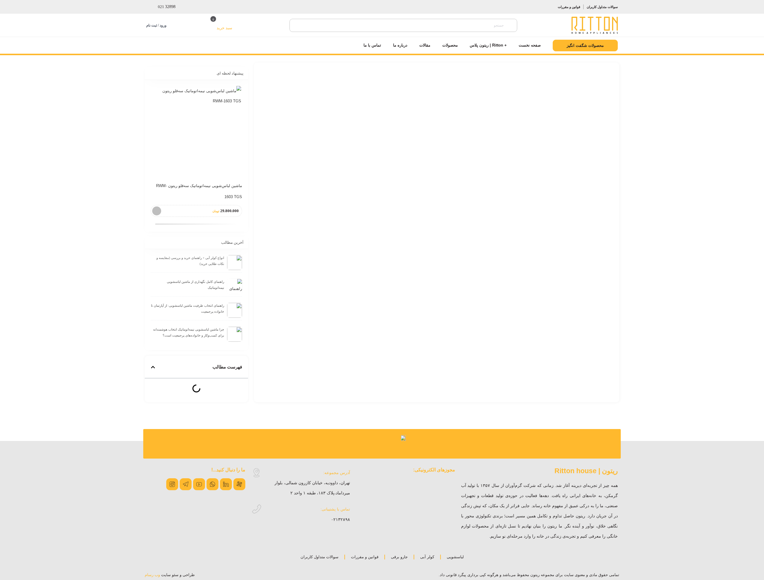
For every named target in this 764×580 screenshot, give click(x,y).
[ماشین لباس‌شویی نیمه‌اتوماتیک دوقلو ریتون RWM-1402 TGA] (196, 130)
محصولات (450, 45)
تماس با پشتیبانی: (335, 509)
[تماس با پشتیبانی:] (256, 509)
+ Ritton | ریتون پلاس (488, 45)
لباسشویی (455, 557)
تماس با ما (372, 45)
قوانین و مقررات (569, 7)
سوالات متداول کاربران (602, 7)
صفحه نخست (530, 45)
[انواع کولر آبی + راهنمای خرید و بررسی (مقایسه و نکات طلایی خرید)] (234, 262)
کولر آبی (427, 557)
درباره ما (400, 45)
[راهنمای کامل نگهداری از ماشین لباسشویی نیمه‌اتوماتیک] (234, 286)
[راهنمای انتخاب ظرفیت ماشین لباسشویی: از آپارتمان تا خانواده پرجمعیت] (234, 310)
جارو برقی (399, 557)
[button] (153, 367)
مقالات (424, 45)
